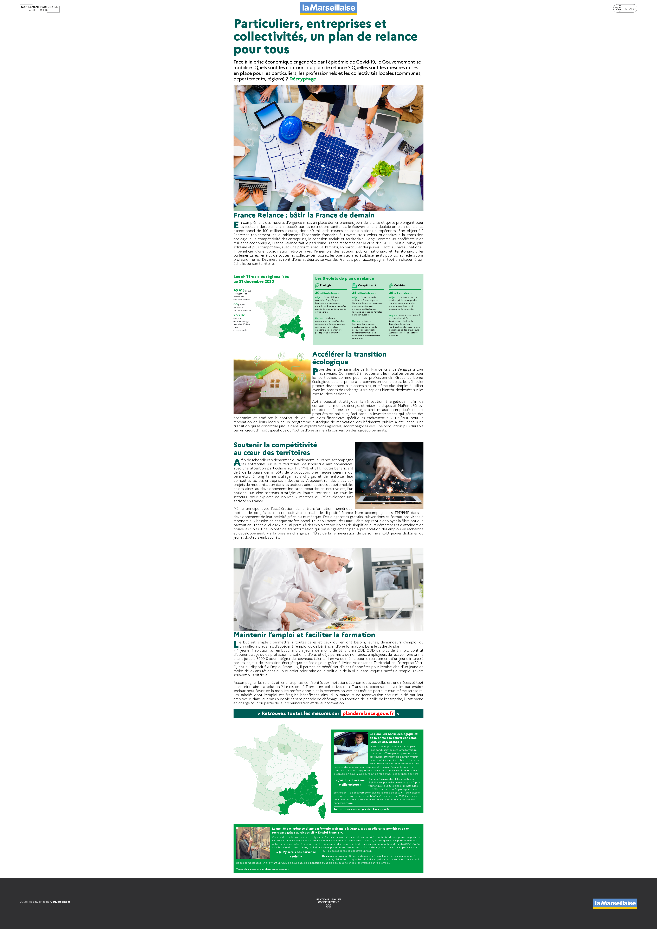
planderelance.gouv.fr (368, 713)
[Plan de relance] (112, 8)
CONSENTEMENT (328, 902)
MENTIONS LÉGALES (328, 899)
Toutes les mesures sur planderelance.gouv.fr (361, 809)
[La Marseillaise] (328, 8)
